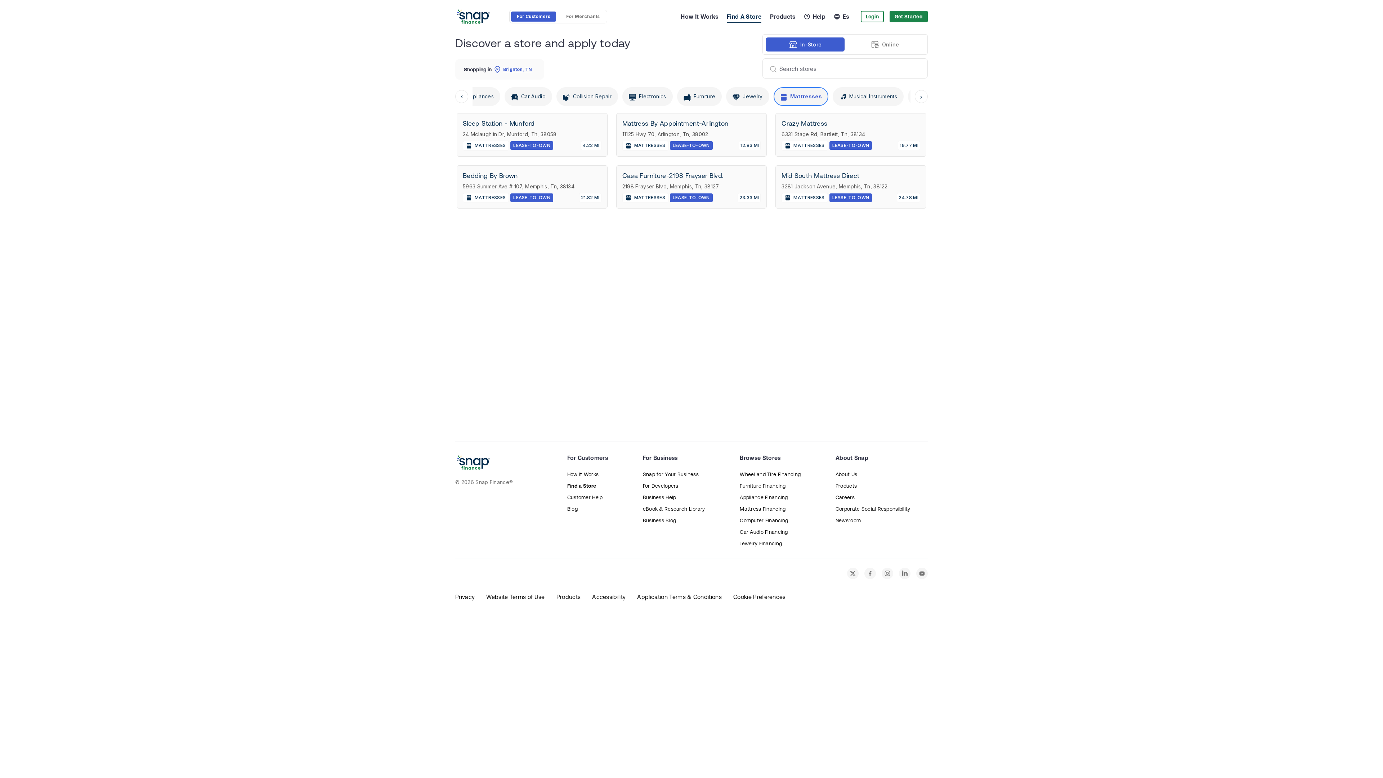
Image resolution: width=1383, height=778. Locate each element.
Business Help (659, 497)
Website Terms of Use (515, 597)
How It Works (699, 16)
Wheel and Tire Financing (770, 474)
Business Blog (659, 520)
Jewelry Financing (761, 543)
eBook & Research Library (674, 509)
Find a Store (581, 486)
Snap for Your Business (671, 474)
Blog (572, 509)
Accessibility (609, 597)
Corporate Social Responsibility (873, 509)
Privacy (465, 597)
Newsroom (848, 520)
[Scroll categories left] (461, 96)
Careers (845, 497)
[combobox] (842, 68)
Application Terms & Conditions (679, 597)
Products (783, 16)
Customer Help (585, 497)
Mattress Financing (763, 509)
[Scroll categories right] (921, 96)
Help (819, 16)
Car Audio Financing (764, 532)
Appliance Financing (764, 497)
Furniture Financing (763, 486)
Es (846, 16)
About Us (846, 474)
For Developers (661, 486)
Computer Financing (764, 520)
